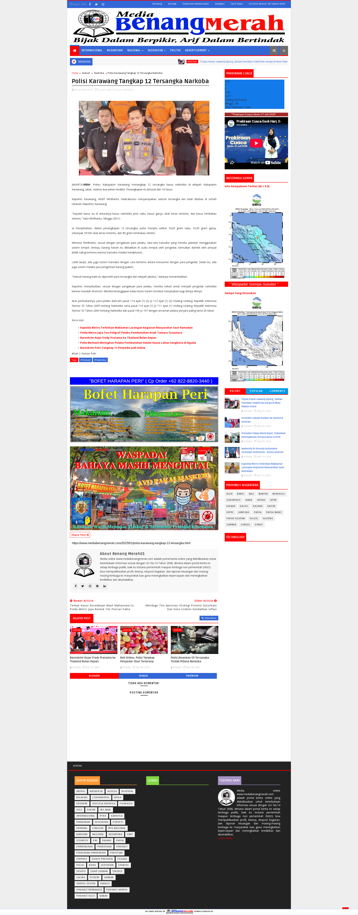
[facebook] (90, 4)
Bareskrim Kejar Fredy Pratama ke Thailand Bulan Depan (118, 337)
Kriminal (82, 828)
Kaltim (271, 506)
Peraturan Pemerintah (91, 852)
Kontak (172, 3)
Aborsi (80, 791)
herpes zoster (86, 883)
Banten (263, 493)
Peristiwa (116, 852)
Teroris (117, 871)
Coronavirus (100, 797)
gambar (109, 877)
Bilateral (128, 791)
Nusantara (115, 50)
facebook (192, 675)
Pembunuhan (84, 846)
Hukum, (118, 89)
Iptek (103, 815)
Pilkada (122, 859)
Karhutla (117, 815)
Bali (251, 493)
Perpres (81, 859)
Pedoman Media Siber (195, 3)
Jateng (261, 500)
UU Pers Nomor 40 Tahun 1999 (267, 3)
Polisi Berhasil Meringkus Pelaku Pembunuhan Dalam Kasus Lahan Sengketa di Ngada (138, 342)
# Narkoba (100, 360)
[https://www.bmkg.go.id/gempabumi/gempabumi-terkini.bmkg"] (256, 236)
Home (75, 73)
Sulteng (268, 518)
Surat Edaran (99, 871)
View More (210, 618)
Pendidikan (104, 846)
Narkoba (99, 73)
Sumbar (231, 524)
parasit (105, 883)
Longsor (98, 828)
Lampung (243, 512)
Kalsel (244, 506)
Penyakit (122, 846)
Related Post (81, 618)
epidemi (95, 877)
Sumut (259, 524)
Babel (240, 493)
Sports (81, 871)
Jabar (248, 500)
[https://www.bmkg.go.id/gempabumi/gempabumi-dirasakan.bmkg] (256, 339)
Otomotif (82, 840)
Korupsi (118, 822)
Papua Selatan (236, 518)
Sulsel (254, 518)
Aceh (230, 493)
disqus (143, 675)
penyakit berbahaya (89, 889)
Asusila (112, 791)
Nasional (134, 50)
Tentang (157, 3)
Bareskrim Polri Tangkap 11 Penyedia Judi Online (112, 347)
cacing (80, 877)
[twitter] (96, 4)
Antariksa (96, 791)
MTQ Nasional (117, 828)
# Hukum (86, 360)
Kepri (230, 512)
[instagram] (103, 4)
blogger (94, 675)
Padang (107, 840)
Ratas (92, 865)
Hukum (86, 73)
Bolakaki (82, 797)
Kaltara (258, 506)
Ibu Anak (105, 809)
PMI (95, 840)
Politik (175, 50)
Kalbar (231, 506)
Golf (79, 809)
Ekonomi (82, 803)
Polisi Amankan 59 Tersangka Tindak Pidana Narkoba (190, 659)
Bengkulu (279, 493)
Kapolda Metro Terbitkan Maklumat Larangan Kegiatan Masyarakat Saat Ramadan (136, 327)
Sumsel (245, 524)
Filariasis (126, 803)
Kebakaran (83, 822)
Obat (130, 834)
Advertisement (196, 50)
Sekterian (107, 865)
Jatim (273, 500)
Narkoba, (128, 89)
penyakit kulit (85, 895)
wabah (104, 895)
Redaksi (219, 3)
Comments (277, 391)
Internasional (92, 50)
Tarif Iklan (236, 3)
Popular (256, 391)
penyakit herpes (117, 889)
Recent (235, 391)
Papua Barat (274, 512)
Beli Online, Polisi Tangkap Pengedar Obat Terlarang (137, 659)
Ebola (118, 797)
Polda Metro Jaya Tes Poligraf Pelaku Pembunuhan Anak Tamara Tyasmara (131, 332)
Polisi (80, 865)
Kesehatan (155, 50)
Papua (258, 512)
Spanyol (123, 865)
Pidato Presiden (102, 859)
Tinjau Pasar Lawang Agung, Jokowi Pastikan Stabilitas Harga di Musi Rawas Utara (211, 61)
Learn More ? (226, 838)
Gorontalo (234, 500)
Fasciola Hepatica (103, 803)
